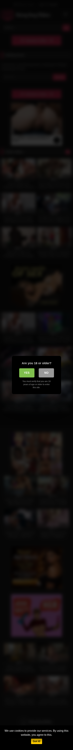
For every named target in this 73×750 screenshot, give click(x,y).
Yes (27, 372)
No (46, 372)
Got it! (36, 741)
